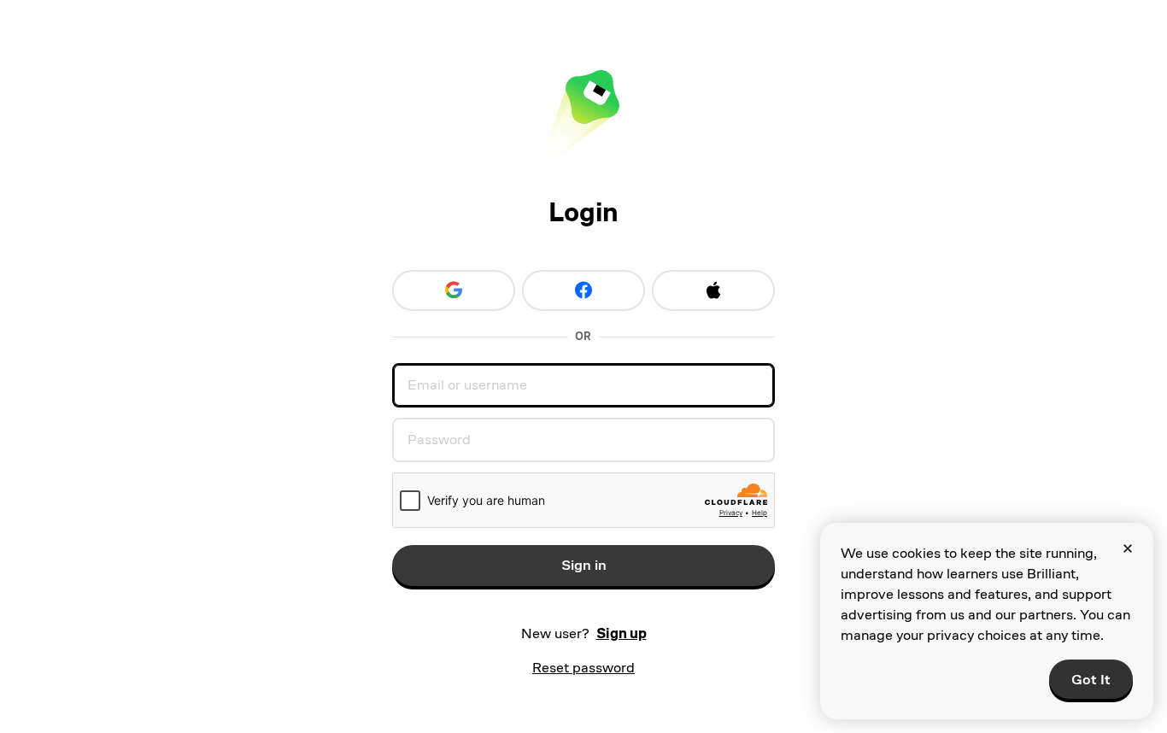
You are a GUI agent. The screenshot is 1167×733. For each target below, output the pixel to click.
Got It (1091, 680)
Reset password (583, 668)
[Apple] (713, 290)
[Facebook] (583, 290)
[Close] (1127, 548)
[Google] (453, 290)
